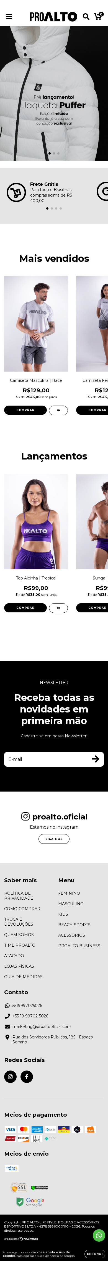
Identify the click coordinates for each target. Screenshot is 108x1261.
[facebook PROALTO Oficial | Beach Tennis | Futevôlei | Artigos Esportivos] (26, 1077)
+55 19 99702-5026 (30, 1016)
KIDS (63, 914)
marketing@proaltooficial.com (41, 1026)
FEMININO (69, 893)
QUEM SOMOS (19, 934)
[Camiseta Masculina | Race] (58, 410)
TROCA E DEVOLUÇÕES (18, 922)
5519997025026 (27, 1005)
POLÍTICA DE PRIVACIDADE (18, 896)
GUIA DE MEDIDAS (23, 976)
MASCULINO (71, 903)
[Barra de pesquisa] (86, 16)
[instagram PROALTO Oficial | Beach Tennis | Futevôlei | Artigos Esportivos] (10, 1077)
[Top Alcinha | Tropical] (58, 608)
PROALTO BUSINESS (79, 945)
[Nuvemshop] (21, 1239)
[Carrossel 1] (54, 93)
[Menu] (9, 16)
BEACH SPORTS (74, 924)
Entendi (95, 1254)
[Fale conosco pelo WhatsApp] (99, 1235)
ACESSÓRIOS (71, 935)
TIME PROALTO (19, 945)
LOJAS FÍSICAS (19, 966)
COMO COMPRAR (22, 908)
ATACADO (14, 955)
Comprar (25, 410)
